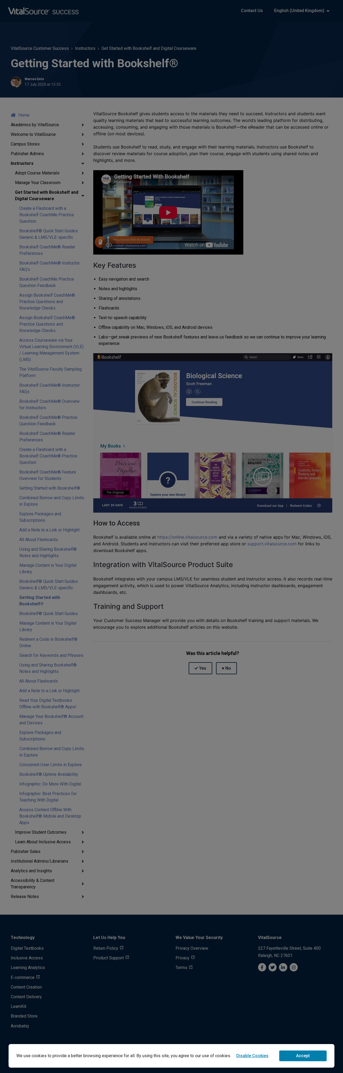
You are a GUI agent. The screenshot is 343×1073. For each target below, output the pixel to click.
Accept (303, 1055)
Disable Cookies (252, 1055)
